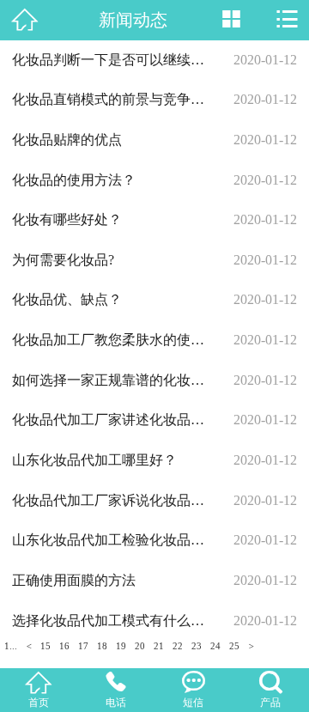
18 (102, 646)
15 (45, 646)
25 (234, 646)
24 (215, 646)
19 (121, 646)
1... (10, 646)
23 (196, 646)
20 (140, 646)
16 (64, 646)
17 (83, 646)
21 (159, 646)
